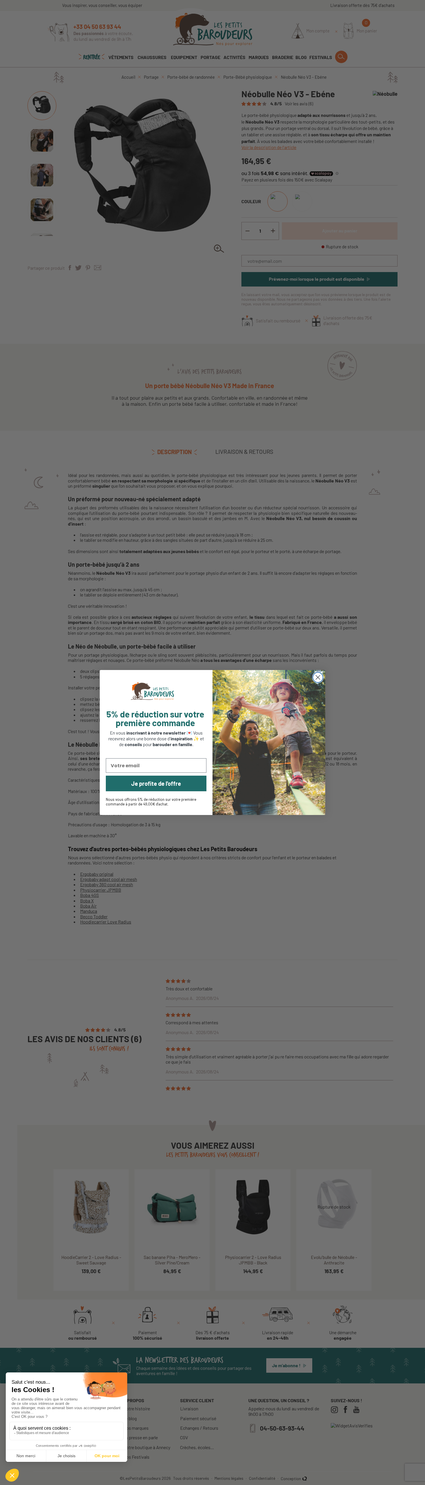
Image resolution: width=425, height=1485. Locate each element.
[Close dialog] (318, 677)
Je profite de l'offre (156, 783)
